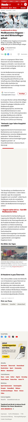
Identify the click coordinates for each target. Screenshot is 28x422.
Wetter (3, 370)
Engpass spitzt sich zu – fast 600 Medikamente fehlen (14, 211)
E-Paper (5, 1)
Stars (2, 377)
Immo (11, 1)
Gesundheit (12, 304)
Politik (14, 10)
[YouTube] (17, 336)
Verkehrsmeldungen (7, 391)
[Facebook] (8, 54)
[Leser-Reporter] (18, 4)
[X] (5, 336)
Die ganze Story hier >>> (18, 266)
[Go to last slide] (1, 252)
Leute (7, 377)
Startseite (3, 10)
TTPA (22, 414)
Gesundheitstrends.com (13, 399)
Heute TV (21, 379)
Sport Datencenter (6, 386)
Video (2, 393)
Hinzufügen (22, 93)
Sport (10, 8)
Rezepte (3, 388)
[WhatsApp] (5, 54)
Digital (18, 377)
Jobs (17, 1)
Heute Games (5, 379)
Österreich (4, 8)
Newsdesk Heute (11, 48)
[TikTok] (13, 336)
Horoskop (24, 377)
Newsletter (10, 370)
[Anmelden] (22, 4)
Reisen (21, 391)
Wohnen (17, 388)
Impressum (4, 414)
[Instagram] (9, 336)
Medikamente (5, 304)
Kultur (12, 377)
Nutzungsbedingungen (20, 416)
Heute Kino (13, 379)
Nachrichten (8, 10)
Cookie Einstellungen (6, 419)
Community (18, 368)
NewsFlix (23, 1)
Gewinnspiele (18, 386)
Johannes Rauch (21, 304)
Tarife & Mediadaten (13, 414)
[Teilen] (11, 54)
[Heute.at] (4, 4)
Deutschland (20, 365)
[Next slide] (27, 252)
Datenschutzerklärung (7, 416)
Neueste (23, 8)
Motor (16, 391)
